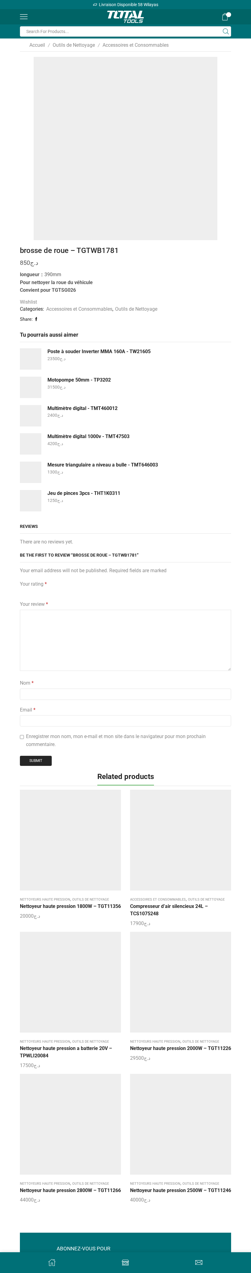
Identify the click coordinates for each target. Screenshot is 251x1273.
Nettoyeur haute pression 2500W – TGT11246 (180, 1190)
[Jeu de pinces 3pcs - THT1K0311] (30, 500)
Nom (27, 683)
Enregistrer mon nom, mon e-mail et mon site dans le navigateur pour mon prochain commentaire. (116, 740)
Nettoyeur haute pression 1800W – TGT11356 (70, 906)
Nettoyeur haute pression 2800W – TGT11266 (70, 1190)
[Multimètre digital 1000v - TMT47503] (30, 444)
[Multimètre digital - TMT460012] (30, 415)
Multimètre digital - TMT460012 (82, 408)
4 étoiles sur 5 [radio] (64, 592)
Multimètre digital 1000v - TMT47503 (88, 436)
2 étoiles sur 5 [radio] (32, 592)
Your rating (33, 584)
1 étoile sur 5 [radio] (21, 592)
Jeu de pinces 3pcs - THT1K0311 (83, 493)
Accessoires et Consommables (136, 45)
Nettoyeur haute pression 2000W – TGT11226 (180, 1048)
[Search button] (226, 31)
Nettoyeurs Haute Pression (45, 900)
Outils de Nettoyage (74, 45)
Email (28, 710)
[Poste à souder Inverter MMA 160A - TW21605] (30, 359)
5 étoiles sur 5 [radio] (85, 592)
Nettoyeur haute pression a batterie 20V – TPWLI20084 (66, 1052)
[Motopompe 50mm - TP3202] (30, 387)
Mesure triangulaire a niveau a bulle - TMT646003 (102, 465)
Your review (34, 604)
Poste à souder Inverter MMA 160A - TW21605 (99, 351)
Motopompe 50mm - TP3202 (79, 380)
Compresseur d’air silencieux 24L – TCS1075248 (169, 909)
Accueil (37, 45)
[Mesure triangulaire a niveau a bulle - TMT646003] (30, 472)
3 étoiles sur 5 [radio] (47, 592)
